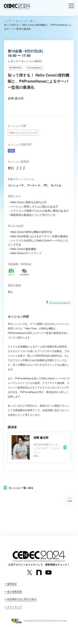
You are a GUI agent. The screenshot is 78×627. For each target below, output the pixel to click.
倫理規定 (12, 584)
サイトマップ (14, 607)
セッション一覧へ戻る (21, 488)
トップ (7, 21)
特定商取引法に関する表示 (22, 599)
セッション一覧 (24, 21)
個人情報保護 (14, 591)
